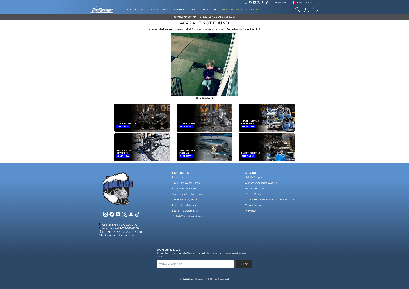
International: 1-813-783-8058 (120, 228)
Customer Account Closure (261, 182)
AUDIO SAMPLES (184, 9)
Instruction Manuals (184, 205)
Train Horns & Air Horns (186, 182)
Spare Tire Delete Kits (185, 210)
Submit (244, 264)
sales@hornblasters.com (118, 235)
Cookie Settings (254, 205)
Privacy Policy (253, 193)
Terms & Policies (254, 188)
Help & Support (254, 177)
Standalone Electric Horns (187, 193)
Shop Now (123, 126)
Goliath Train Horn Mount (187, 216)
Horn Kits (177, 177)
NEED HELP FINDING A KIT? (240, 9)
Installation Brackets (184, 188)
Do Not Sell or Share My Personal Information (272, 199)
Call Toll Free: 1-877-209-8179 (120, 224)
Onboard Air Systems (184, 199)
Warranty (250, 210)
